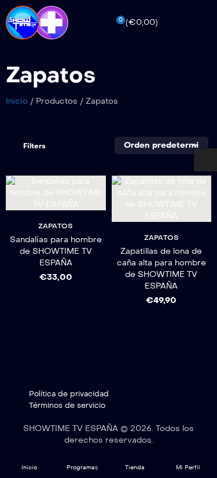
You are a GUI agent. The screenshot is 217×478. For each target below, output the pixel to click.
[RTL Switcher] (205, 160)
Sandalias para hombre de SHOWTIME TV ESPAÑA (56, 251)
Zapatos (55, 226)
